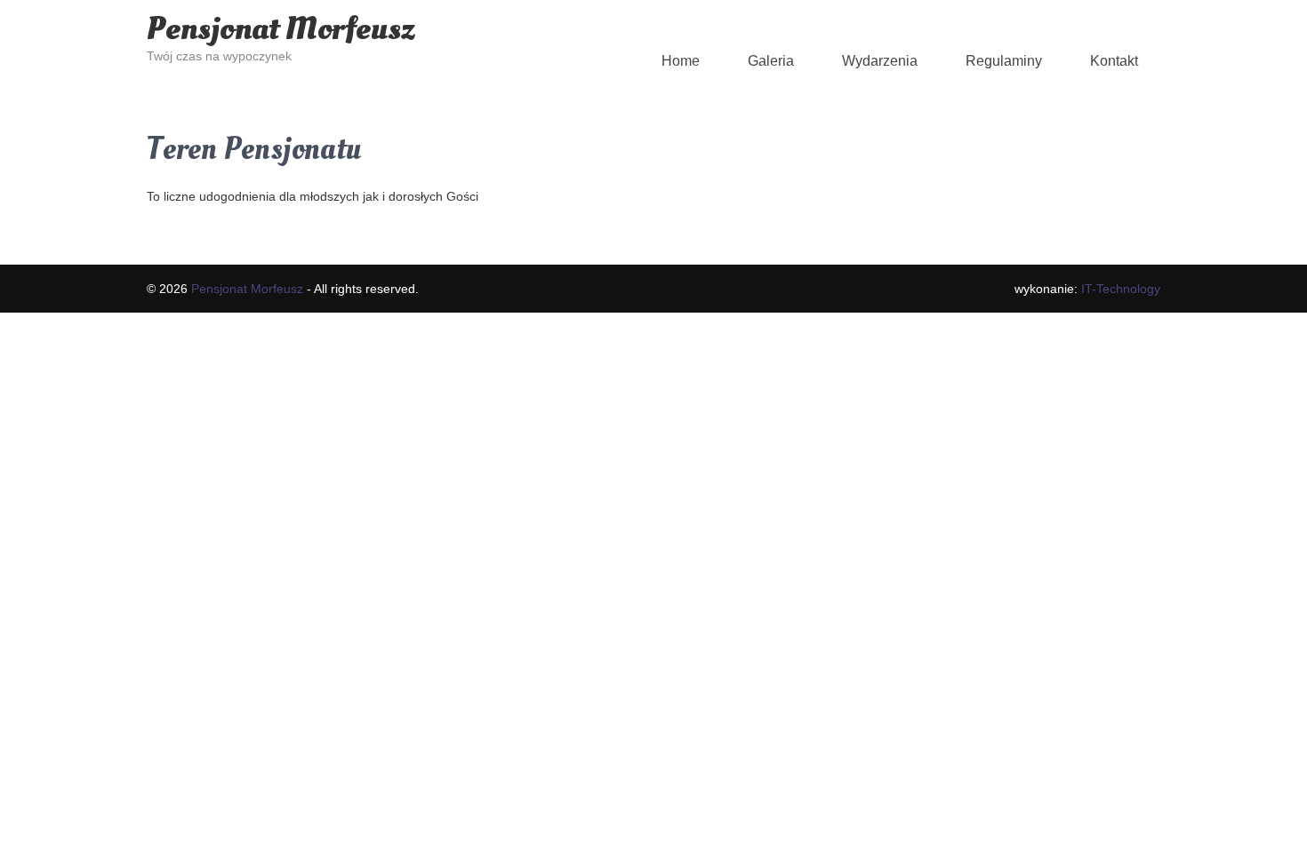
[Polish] (459, 8)
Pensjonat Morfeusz (281, 29)
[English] (423, 8)
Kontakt (1114, 60)
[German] (441, 8)
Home (681, 60)
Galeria (771, 60)
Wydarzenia (880, 60)
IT (1120, 289)
